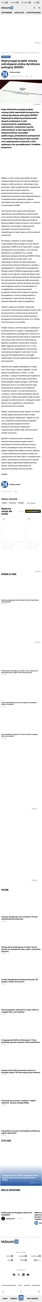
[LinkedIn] (23, 1275)
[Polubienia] (3, 1292)
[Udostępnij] (39, 1291)
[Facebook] (14, 1275)
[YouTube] (28, 1275)
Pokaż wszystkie (31, 503)
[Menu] (39, 8)
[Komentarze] (21, 1292)
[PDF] (16, 491)
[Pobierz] (31, 76)
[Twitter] (19, 1275)
